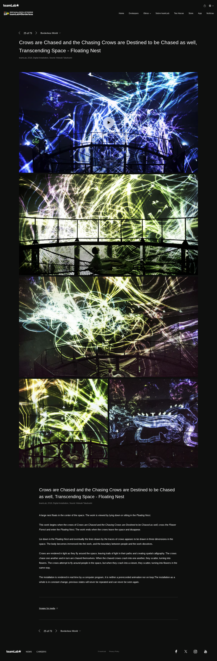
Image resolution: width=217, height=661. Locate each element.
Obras (146, 13)
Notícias (210, 13)
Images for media (47, 608)
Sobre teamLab (162, 13)
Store (191, 13)
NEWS (29, 652)
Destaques (134, 13)
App (200, 13)
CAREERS (41, 652)
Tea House (179, 13)
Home (121, 13)
